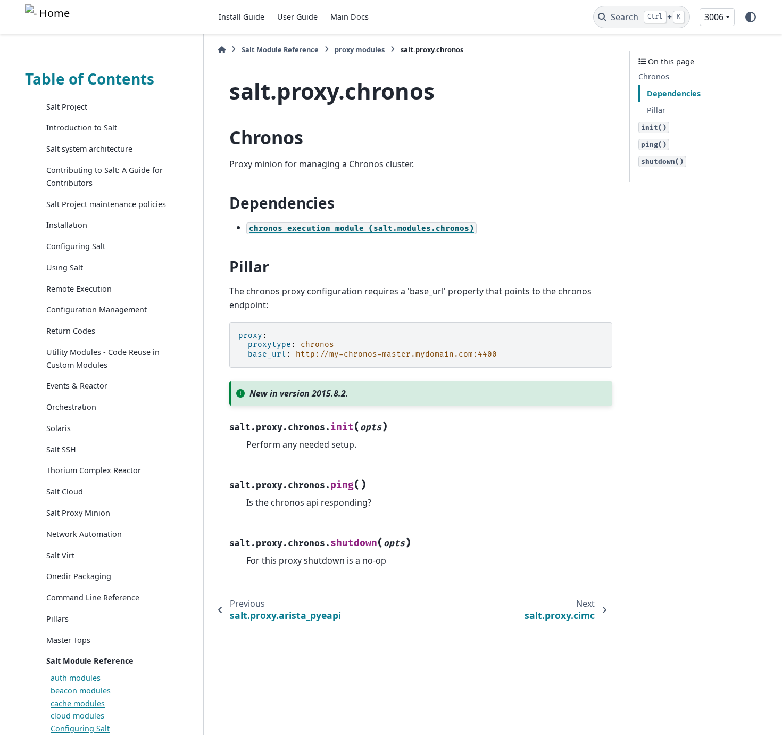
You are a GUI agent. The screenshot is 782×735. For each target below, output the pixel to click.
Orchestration (71, 407)
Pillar (656, 110)
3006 (713, 17)
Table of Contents (89, 79)
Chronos (653, 76)
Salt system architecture (89, 149)
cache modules (78, 703)
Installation (66, 225)
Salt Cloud (64, 492)
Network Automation (84, 534)
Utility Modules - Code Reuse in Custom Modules (103, 358)
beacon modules (81, 691)
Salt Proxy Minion (78, 513)
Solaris (58, 428)
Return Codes (70, 331)
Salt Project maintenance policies (106, 204)
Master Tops (68, 640)
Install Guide (241, 17)
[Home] (222, 49)
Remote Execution (79, 289)
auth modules (76, 678)
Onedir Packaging (78, 577)
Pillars (57, 619)
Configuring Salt (75, 246)
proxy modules (360, 49)
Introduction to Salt (81, 128)
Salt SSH (61, 449)
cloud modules (77, 716)
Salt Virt (60, 555)
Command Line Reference (92, 597)
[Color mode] (750, 17)
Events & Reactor (76, 386)
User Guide (297, 17)
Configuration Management (96, 310)
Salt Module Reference (90, 661)
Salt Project (66, 107)
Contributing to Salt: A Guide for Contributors (104, 176)
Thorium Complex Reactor (93, 471)
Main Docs (349, 17)
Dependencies (674, 93)
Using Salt (64, 267)
